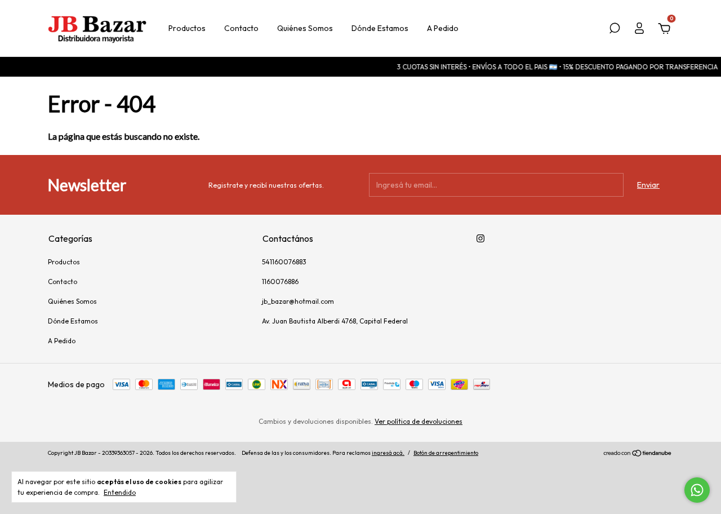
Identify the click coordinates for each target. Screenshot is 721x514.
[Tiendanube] (638, 454)
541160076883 (284, 262)
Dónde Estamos (379, 28)
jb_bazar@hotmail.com (298, 301)
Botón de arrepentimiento (445, 453)
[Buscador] (614, 30)
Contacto (241, 28)
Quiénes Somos (305, 28)
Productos (187, 28)
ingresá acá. (388, 453)
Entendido (120, 492)
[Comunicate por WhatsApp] (697, 490)
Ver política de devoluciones (418, 421)
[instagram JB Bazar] (480, 238)
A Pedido (443, 28)
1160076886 (280, 281)
